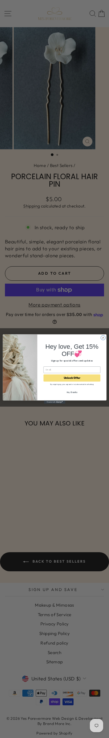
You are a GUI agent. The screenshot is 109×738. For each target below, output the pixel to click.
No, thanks (72, 392)
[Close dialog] (103, 337)
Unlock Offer (71, 378)
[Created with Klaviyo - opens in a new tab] (54, 402)
